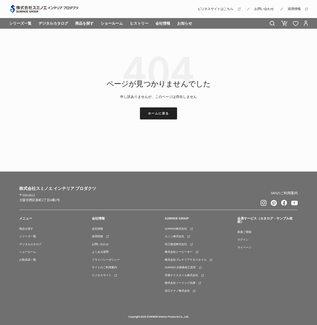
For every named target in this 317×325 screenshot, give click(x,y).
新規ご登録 (244, 232)
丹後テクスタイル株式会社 (181, 275)
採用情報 (294, 9)
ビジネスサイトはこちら (215, 9)
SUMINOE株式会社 (176, 229)
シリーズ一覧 (20, 23)
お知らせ (184, 23)
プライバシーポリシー (106, 260)
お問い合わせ (264, 9)
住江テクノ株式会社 (177, 291)
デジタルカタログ (53, 23)
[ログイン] (306, 23)
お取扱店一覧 (27, 260)
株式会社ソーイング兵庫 (180, 283)
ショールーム (112, 23)
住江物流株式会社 (176, 244)
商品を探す (84, 23)
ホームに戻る (158, 113)
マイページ (244, 248)
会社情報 (162, 23)
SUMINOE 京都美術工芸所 (180, 267)
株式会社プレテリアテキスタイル (186, 260)
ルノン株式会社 (174, 236)
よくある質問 (100, 252)
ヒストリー (139, 23)
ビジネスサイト (101, 275)
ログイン (243, 240)
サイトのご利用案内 (104, 267)
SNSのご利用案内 (284, 193)
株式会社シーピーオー (179, 252)
